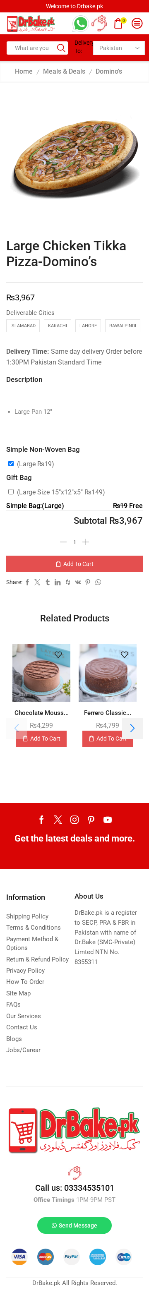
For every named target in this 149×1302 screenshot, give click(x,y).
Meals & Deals (64, 71)
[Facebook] (42, 819)
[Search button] (61, 48)
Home (24, 71)
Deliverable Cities (30, 313)
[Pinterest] (91, 819)
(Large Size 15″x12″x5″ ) (61, 492)
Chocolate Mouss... (41, 713)
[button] (132, 728)
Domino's (109, 71)
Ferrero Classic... (107, 713)
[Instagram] (74, 819)
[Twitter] (58, 819)
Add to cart (78, 564)
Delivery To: (80, 46)
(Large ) (35, 464)
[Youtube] (107, 819)
